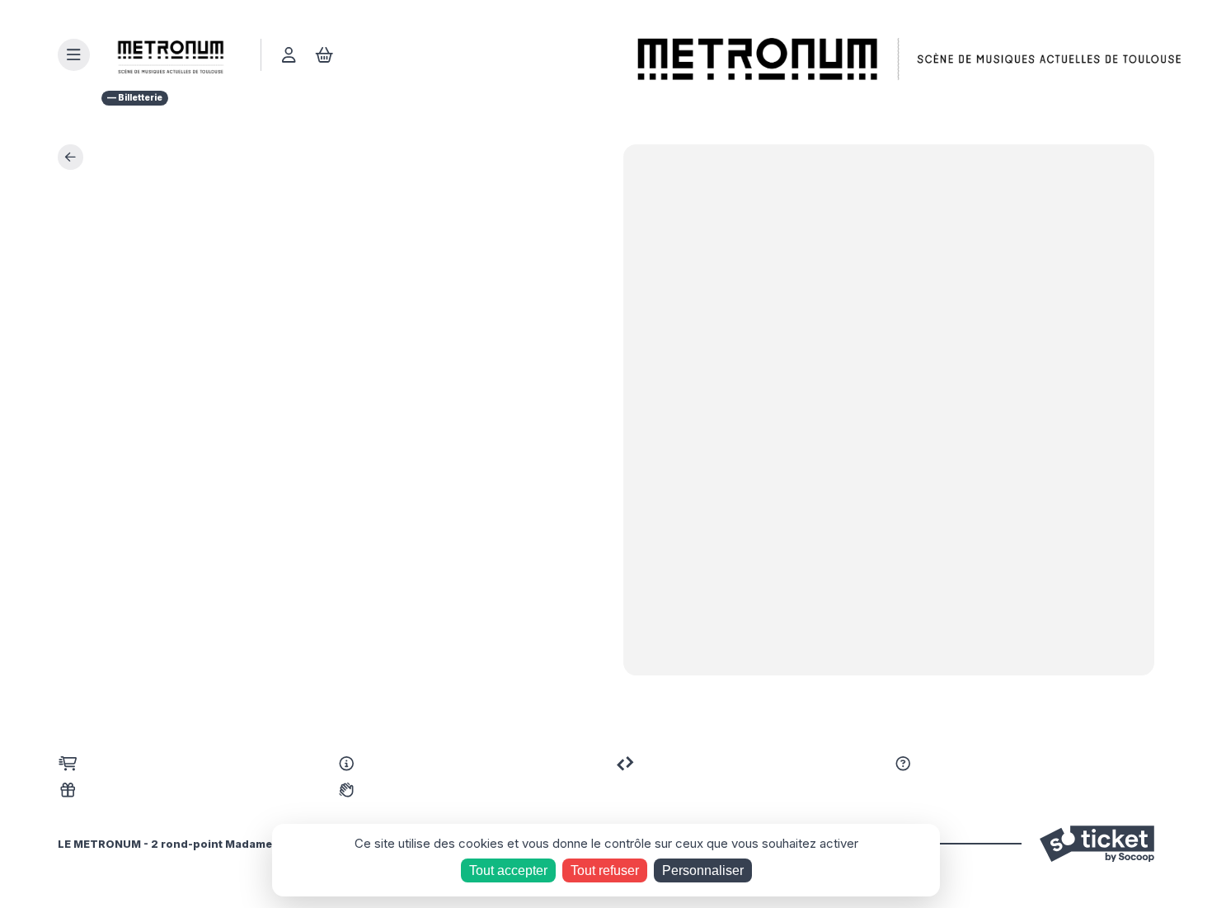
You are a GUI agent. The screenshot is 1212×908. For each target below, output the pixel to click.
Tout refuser (605, 870)
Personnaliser (703, 870)
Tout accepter (508, 870)
